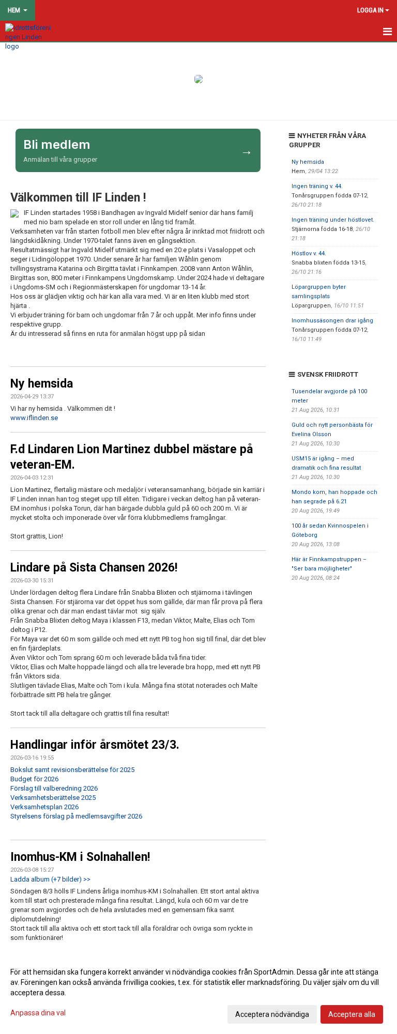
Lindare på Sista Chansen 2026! (93, 568)
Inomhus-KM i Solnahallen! (80, 857)
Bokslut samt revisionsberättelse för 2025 (72, 770)
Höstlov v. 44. (309, 253)
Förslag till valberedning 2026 (54, 788)
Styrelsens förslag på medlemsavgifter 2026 (76, 816)
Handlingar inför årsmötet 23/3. (94, 745)
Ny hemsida (41, 384)
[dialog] (198, 992)
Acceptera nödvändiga (272, 1014)
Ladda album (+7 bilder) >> (50, 879)
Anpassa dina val (38, 1013)
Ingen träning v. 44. (317, 186)
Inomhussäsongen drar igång (332, 320)
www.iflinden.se (34, 418)
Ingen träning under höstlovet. (333, 220)
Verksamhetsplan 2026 (44, 807)
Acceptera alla (351, 1014)
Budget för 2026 (34, 779)
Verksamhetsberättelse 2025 (53, 797)
